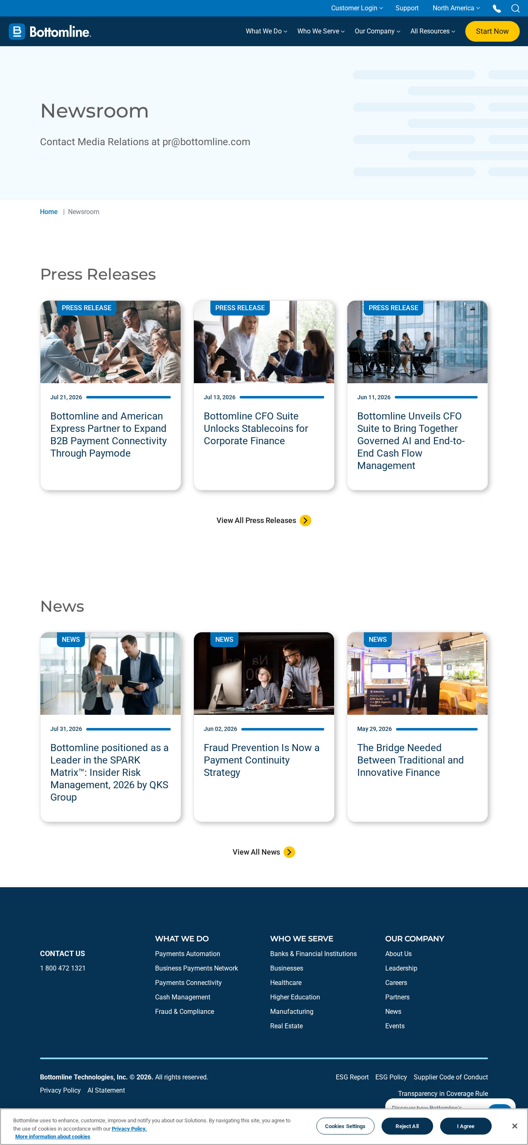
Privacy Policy (60, 1090)
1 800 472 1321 (63, 968)
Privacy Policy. (129, 1129)
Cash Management (182, 997)
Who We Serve (319, 31)
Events (395, 1026)
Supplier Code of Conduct (451, 1077)
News (393, 1011)
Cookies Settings (345, 1126)
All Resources (430, 31)
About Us (398, 954)
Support (407, 8)
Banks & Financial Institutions (313, 954)
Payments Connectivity (188, 983)
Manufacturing (292, 1011)
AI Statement (106, 1090)
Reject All (407, 1126)
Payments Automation (187, 954)
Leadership (401, 968)
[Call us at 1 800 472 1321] (497, 8)
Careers (396, 983)
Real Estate (286, 1026)
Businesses (286, 968)
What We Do (264, 31)
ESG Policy (391, 1077)
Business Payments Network (196, 968)
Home (49, 212)
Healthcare (286, 983)
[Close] (515, 1126)
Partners (397, 997)
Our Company (375, 31)
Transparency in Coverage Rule (443, 1094)
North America (453, 8)
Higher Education (295, 997)
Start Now (492, 31)
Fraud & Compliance (184, 1011)
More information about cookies (52, 1136)
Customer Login (354, 8)
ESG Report (352, 1077)
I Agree (466, 1126)
